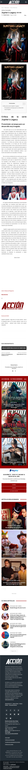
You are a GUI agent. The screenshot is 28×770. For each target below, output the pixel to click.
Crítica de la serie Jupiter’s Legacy (11, 106)
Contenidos (14, 402)
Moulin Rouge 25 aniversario (14, 527)
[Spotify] (10, 718)
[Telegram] (18, 714)
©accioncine (4, 294)
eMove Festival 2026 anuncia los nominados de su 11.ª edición (18, 636)
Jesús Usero (6, 15)
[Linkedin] (6, 714)
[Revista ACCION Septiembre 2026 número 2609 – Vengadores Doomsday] (14, 395)
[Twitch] (6, 718)
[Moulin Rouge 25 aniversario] (14, 516)
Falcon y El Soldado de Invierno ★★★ (7, 355)
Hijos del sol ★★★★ (22, 354)
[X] (15, 370)
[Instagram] (12, 370)
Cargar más (13, 651)
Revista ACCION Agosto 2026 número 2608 (14, 434)
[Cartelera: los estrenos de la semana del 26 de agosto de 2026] (14, 572)
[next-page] (5, 589)
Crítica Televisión (13, 7)
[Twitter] (14, 710)
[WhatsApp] (6, 710)
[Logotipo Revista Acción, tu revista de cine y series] (14, 2)
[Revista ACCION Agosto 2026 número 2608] (14, 423)
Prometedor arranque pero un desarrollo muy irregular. (14, 108)
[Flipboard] (14, 714)
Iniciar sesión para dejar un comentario (14, 348)
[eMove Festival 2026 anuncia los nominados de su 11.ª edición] (5, 635)
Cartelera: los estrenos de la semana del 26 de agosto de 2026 (14, 583)
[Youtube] (10, 714)
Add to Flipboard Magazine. (7, 290)
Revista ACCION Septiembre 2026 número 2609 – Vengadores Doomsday (14, 406)
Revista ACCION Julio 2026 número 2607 (14, 462)
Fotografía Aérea (13, 705)
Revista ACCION (5, 315)
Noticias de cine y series (13, 525)
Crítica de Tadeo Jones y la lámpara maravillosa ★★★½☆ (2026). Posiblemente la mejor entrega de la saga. (14, 553)
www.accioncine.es (9, 699)
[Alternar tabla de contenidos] (23, 104)
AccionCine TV (8, 703)
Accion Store (16, 703)
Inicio (2, 7)
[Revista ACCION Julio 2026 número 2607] (14, 452)
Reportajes (7, 7)
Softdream (13, 764)
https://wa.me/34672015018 (11, 733)
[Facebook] (10, 710)
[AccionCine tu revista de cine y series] (14, 661)
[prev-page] (2, 589)
